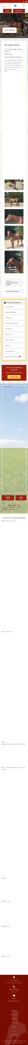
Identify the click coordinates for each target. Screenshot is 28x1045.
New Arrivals (14, 1034)
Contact (14, 1026)
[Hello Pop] (14, 334)
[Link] (23, 1)
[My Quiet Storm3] (14, 216)
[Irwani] (14, 345)
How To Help (14, 1022)
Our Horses (14, 1018)
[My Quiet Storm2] (14, 237)
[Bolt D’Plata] (14, 340)
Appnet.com (14, 1042)
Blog (14, 1030)
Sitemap (20, 1042)
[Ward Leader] (14, 351)
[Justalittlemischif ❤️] (14, 357)
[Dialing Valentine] (14, 323)
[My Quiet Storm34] (14, 124)
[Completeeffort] (14, 312)
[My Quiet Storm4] (14, 199)
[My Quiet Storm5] (14, 185)
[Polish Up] (14, 329)
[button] (23, 5)
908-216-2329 (14, 992)
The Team (14, 1010)
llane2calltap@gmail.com (14, 1001)
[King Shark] (14, 307)
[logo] (3, 6)
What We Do (14, 1014)
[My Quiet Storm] (14, 262)
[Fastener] (14, 318)
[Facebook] (15, 6)
